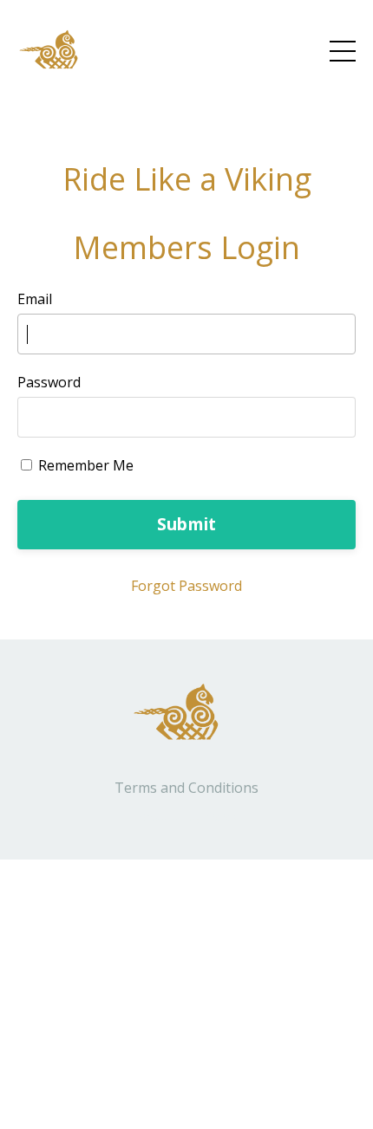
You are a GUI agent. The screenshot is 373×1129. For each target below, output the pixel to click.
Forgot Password (186, 585)
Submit (187, 523)
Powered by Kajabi (186, 816)
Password (49, 382)
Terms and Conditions (186, 787)
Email (34, 298)
